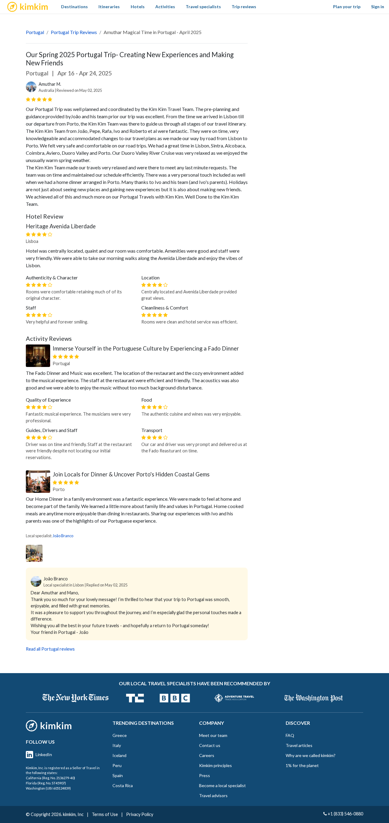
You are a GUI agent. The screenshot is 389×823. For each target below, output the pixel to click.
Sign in (377, 6)
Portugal (35, 32)
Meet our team (213, 735)
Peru (117, 765)
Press (204, 775)
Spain (117, 775)
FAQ (290, 735)
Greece (119, 735)
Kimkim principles (215, 765)
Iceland (119, 755)
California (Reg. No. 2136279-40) (50, 778)
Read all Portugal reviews (50, 649)
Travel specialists (203, 6)
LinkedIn (44, 754)
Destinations (74, 6)
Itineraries (109, 6)
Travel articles (299, 745)
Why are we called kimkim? (311, 755)
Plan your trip (346, 6)
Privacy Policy (139, 814)
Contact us (209, 745)
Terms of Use (105, 814)
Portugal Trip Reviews (74, 32)
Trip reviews (244, 6)
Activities (165, 6)
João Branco (63, 535)
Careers (206, 755)
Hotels (138, 6)
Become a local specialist (222, 785)
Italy (116, 745)
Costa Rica (122, 785)
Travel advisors (213, 795)
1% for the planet (302, 765)
